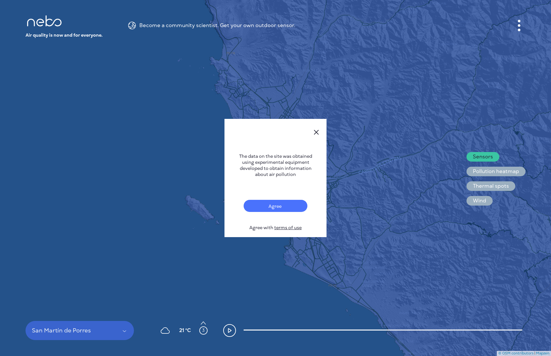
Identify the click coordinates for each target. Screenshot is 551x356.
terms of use (288, 228)
